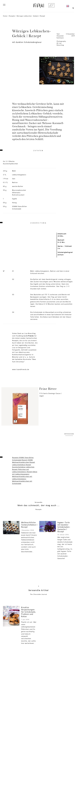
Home (5, 16)
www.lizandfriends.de (20, 369)
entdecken (69, 434)
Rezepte (12, 16)
